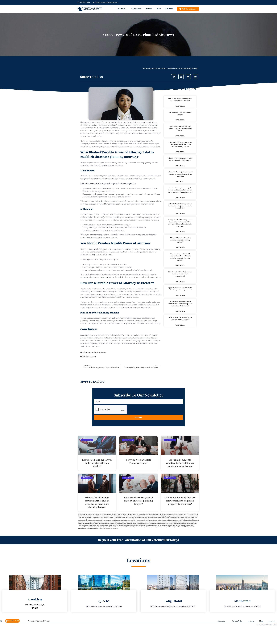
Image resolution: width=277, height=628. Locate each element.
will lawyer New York (109, 522)
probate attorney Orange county (188, 516)
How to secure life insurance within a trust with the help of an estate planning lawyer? (180, 304)
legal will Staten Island (112, 514)
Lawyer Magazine (120, 523)
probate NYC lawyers (172, 519)
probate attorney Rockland (104, 517)
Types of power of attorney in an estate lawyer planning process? (180, 289)
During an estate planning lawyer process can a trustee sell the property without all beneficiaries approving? (180, 223)
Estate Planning (89, 356)
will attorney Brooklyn (156, 520)
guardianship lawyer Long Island (163, 526)
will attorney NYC (184, 520)
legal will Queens (104, 514)
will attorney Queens (192, 520)
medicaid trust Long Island (182, 514)
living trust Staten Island (162, 514)
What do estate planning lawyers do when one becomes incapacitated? (180, 274)
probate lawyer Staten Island (108, 519)
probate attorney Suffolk (115, 517)
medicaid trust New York (193, 514)
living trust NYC (146, 514)
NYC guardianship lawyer (137, 516)
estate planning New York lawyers (174, 525)
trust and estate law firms (185, 523)
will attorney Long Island (166, 520)
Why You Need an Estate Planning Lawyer (180, 113)
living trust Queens (153, 514)
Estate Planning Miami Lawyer (130, 523)
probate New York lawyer (154, 519)
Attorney (86, 352)
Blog (159, 9)
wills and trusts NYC (184, 522)
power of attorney (102, 122)
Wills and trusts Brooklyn (153, 522)
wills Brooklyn (92, 523)
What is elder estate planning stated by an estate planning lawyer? (180, 240)
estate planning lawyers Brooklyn (92, 525)
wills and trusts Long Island (163, 522)
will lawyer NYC (117, 522)
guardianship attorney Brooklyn (187, 525)
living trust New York (138, 514)
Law (98, 352)
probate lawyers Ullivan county (130, 519)
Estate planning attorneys (146, 321)
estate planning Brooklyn (105, 525)
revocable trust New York (117, 520)
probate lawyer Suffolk (118, 519)
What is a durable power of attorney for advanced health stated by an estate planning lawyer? (180, 257)
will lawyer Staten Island (134, 522)
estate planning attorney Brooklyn (146, 525)
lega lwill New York (90, 514)
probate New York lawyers (174, 523)
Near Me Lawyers (114, 528)
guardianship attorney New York (98, 526)
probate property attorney (183, 519)
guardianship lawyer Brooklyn (150, 526)
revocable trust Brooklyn (86, 520)
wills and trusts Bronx (143, 522)
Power (104, 352)
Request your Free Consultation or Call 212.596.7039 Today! (138, 540)
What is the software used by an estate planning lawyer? (180, 319)
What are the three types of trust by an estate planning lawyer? (180, 159)
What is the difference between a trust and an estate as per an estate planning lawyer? (180, 144)
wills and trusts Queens (193, 522)
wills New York (146, 523)
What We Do (136, 9)
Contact (169, 9)
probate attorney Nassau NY (175, 516)
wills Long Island (139, 523)
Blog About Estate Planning (157, 68)
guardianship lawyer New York (176, 526)
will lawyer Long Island (100, 522)
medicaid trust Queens (91, 516)
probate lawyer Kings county (163, 517)
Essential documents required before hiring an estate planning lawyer (180, 128)
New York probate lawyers (126, 516)
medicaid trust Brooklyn (172, 514)
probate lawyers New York (86, 519)
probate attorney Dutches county (149, 516)
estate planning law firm (91, 10)
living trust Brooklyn (121, 514)
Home (145, 68)
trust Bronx (150, 520)
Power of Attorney (95, 176)
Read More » (180, 106)
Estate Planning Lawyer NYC (188, 526)
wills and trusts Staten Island (83, 523)
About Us (121, 9)
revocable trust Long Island (96, 520)
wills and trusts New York (174, 522)
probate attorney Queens (93, 517)
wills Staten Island (152, 523)
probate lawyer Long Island (175, 517)
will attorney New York (176, 520)
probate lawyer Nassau (186, 517)
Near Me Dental (107, 528)
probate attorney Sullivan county (127, 517)
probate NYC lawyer (164, 519)
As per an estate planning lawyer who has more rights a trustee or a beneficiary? (180, 206)
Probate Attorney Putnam (39, 621)
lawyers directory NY (107, 520)
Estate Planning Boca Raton (100, 523)
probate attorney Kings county (163, 516)
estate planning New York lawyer (160, 525)
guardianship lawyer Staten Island (97, 528)
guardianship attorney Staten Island (136, 526)
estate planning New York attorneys (131, 525)
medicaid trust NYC (82, 516)
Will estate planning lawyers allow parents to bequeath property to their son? (180, 174)
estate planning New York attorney (117, 525)
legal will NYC (97, 514)
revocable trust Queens (136, 520)
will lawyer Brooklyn (91, 522)
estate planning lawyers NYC (162, 523)
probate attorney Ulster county (140, 517)
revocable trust (144, 520)
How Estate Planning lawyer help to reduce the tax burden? (180, 100)
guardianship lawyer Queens (84, 528)
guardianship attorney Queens (123, 526)
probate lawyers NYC (97, 519)
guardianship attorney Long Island (85, 526)
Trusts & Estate (93, 8)
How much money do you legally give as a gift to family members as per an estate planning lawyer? (180, 190)
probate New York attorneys (142, 519)
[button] (173, 76)
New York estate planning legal (114, 516)
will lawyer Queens (125, 522)
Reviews (149, 9)
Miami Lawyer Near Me (111, 523)
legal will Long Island (82, 514)
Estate (93, 352)
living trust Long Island (129, 514)
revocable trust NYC (126, 520)
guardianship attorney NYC (111, 526)
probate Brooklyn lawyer (152, 517)
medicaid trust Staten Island (101, 516)
